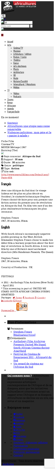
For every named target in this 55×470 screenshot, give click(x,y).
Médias (16, 87)
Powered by (8, 310)
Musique (16, 50)
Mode (15, 78)
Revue (10, 102)
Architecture (18, 72)
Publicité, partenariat (26, 452)
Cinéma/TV (18, 47)
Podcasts (17, 96)
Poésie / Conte (19, 57)
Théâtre (16, 60)
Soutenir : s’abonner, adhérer (30, 442)
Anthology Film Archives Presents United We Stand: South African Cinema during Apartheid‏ (31, 346)
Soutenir (12, 122)
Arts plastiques (19, 66)
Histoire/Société (20, 81)
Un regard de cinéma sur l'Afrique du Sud (28, 365)
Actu (9, 44)
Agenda (10, 108)
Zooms (10, 99)
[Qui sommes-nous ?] (2, 29)
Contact (18, 455)
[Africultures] (18, 12)
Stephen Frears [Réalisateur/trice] (24, 333)
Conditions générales (26, 448)
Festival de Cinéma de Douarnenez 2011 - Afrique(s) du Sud (32, 357)
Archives (8, 464)
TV (8, 90)
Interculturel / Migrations (24, 84)
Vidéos (16, 93)
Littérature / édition (22, 54)
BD (14, 75)
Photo (16, 69)
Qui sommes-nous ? (19, 375)
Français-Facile (13, 111)
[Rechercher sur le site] (3, 15)
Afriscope (11, 105)
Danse (16, 63)
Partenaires (20, 445)
